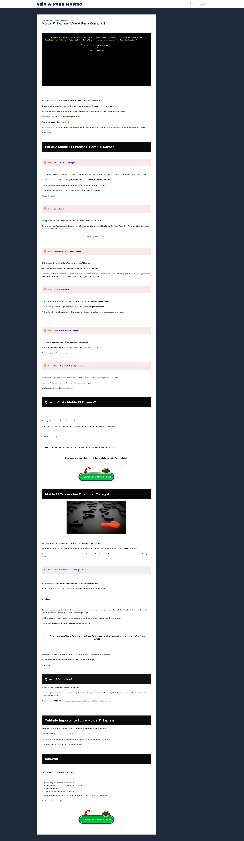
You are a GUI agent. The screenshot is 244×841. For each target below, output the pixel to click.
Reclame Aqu (65, 263)
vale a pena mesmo (67, 772)
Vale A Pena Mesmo (59, 4)
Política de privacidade (198, 4)
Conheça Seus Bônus (96, 237)
